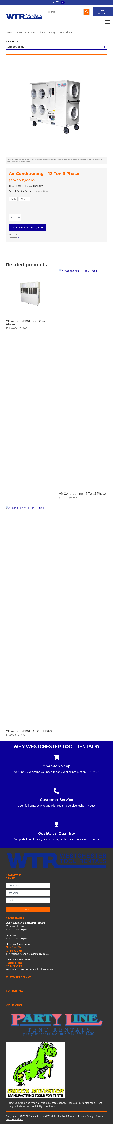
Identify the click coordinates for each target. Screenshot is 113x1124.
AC (34, 32)
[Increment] (19, 217)
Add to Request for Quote (28, 227)
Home (9, 32)
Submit (28, 909)
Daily (13, 199)
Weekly (24, 199)
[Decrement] (11, 217)
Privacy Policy (85, 1116)
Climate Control (22, 32)
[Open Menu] (107, 22)
